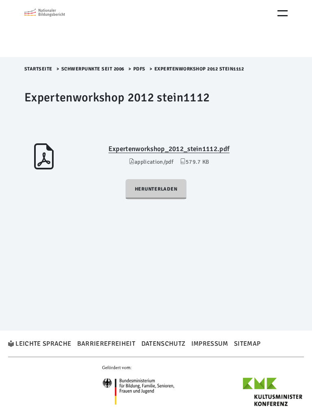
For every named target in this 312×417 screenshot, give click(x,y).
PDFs (139, 69)
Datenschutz (163, 344)
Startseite (38, 69)
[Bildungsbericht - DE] (58, 28)
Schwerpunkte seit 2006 (92, 69)
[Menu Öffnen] (282, 13)
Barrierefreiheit (106, 344)
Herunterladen (156, 189)
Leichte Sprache (43, 344)
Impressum (209, 344)
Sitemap (247, 344)
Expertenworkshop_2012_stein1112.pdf (169, 149)
